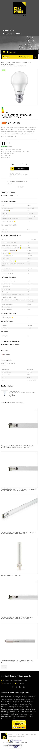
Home (2, 62)
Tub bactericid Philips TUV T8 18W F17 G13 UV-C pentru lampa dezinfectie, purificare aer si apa (18, 532)
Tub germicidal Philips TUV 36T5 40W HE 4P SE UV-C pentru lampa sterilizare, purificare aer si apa (17, 661)
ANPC (22, 745)
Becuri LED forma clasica (7, 64)
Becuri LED (25, 62)
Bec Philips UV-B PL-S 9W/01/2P (10, 575)
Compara (20, 187)
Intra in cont (8, 30)
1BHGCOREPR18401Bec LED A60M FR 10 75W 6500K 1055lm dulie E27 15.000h (21, 392)
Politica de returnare (21, 742)
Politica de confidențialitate (10, 745)
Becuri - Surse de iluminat (13, 62)
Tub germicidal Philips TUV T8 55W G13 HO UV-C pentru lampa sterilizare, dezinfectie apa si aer (19, 489)
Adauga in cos (21, 168)
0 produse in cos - (12, 34)
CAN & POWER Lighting (19, 9)
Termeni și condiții (8, 742)
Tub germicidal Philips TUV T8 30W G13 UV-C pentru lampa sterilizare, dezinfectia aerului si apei (17, 446)
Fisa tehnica (6, 354)
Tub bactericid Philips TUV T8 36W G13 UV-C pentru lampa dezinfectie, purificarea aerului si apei (17, 618)
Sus (4, 667)
